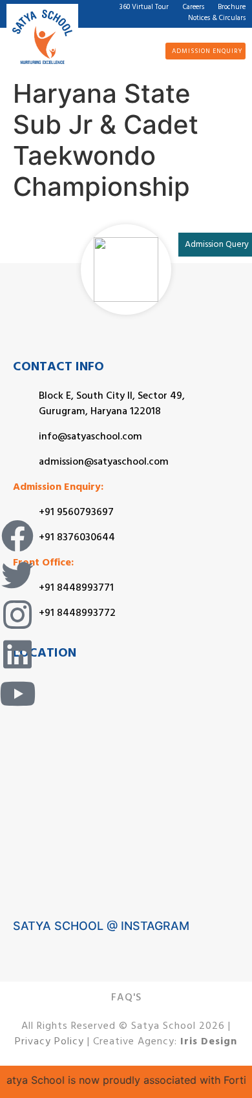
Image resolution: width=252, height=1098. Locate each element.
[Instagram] (17, 614)
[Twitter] (17, 575)
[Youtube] (17, 693)
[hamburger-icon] (135, 50)
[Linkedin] (17, 654)
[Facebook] (17, 536)
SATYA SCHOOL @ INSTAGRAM (101, 926)
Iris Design (208, 1042)
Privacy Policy (49, 1042)
